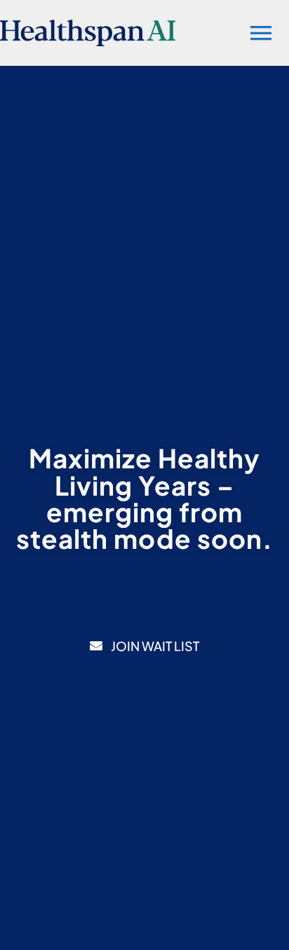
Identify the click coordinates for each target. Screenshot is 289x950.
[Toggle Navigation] (261, 33)
